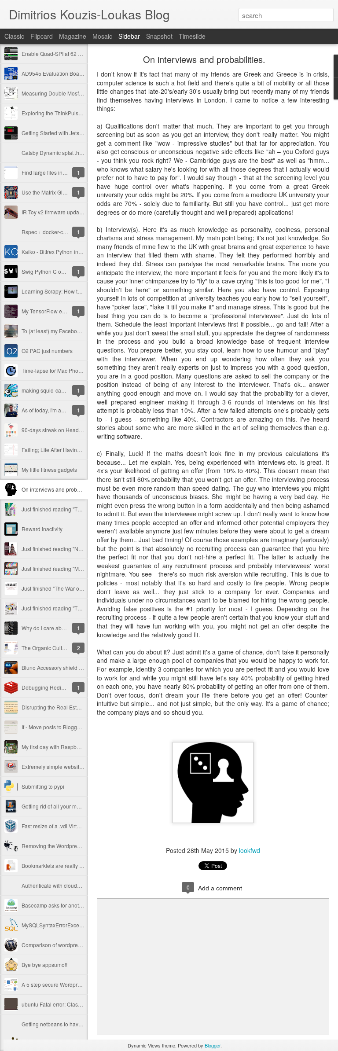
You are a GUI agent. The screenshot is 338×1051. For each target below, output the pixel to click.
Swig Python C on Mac (49, 271)
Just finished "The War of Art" (56, 588)
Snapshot (159, 36)
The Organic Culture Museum (57, 647)
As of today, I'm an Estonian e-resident (67, 410)
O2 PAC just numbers (47, 350)
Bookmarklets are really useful (58, 865)
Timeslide (192, 36)
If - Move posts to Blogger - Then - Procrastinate (78, 727)
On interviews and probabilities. (59, 489)
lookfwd (249, 850)
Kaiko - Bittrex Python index (54, 251)
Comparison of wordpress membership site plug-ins (83, 944)
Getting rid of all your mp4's (54, 806)
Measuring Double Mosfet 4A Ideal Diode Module (81, 93)
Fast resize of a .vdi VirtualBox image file (70, 826)
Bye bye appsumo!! (44, 964)
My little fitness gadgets (49, 469)
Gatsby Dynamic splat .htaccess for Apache (73, 152)
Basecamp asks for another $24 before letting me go (84, 905)
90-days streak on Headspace (57, 430)
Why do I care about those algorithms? (67, 628)
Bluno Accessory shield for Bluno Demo (69, 667)
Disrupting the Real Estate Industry (63, 707)
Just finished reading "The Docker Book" (70, 509)
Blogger (212, 1045)
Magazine (72, 36)
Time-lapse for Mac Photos (53, 370)
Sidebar (129, 36)
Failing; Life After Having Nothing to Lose (70, 449)
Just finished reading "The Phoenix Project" (73, 608)
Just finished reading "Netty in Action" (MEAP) (76, 548)
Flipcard (41, 36)
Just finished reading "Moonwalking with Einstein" (81, 568)
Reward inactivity (42, 529)
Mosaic (102, 36)
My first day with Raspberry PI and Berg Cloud (76, 746)
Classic (14, 36)
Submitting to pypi (43, 786)
